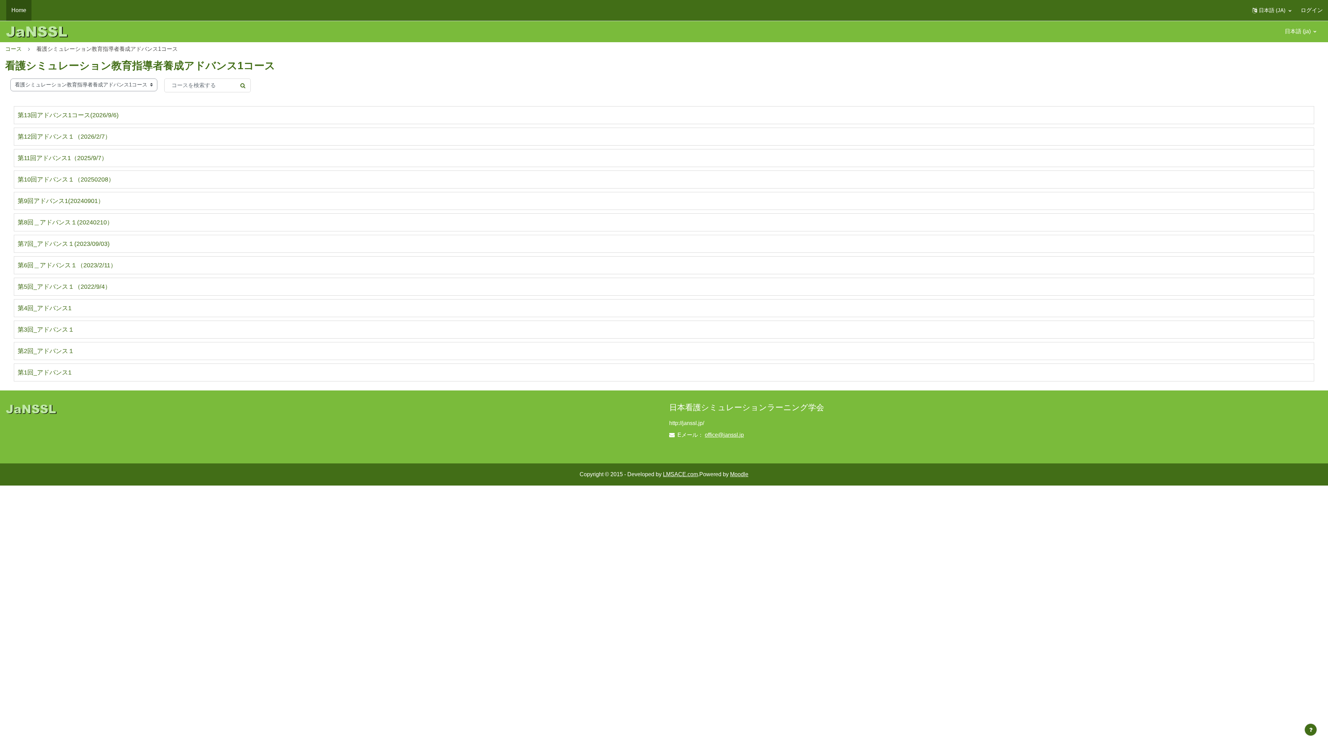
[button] (1272, 10)
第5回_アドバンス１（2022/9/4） (64, 286)
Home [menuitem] (18, 10)
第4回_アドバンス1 (45, 308)
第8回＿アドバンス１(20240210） (65, 222)
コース (13, 49)
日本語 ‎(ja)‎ (1298, 31)
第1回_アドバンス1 (45, 372)
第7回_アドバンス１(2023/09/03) (64, 243)
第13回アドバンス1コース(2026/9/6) (68, 115)
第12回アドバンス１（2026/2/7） (64, 136)
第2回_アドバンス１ (46, 351)
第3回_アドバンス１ (46, 329)
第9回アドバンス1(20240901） (61, 200)
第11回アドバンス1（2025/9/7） (63, 158)
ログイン (1312, 10)
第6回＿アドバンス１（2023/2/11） (67, 265)
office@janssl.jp (724, 435)
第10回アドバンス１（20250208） (66, 179)
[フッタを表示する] (1310, 729)
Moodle (739, 474)
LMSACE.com (680, 474)
